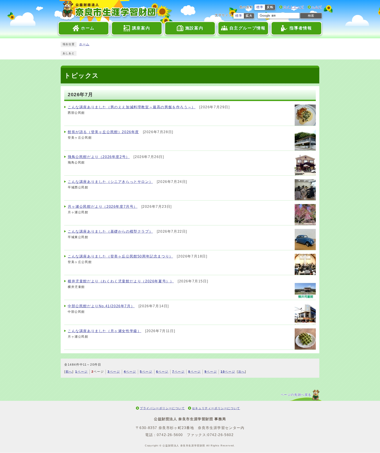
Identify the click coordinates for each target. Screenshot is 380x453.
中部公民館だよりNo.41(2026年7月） (101, 306)
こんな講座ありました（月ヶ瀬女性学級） (104, 331)
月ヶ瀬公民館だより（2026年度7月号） (102, 206)
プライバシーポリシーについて (162, 408)
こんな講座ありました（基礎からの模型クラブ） (110, 231)
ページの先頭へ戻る (296, 394)
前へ (69, 371)
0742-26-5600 (170, 435)
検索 (311, 15)
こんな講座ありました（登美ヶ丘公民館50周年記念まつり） (120, 256)
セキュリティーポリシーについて (216, 408)
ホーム (84, 44)
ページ (81, 371)
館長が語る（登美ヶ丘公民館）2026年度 (103, 132)
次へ (241, 371)
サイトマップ (293, 7)
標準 (259, 7)
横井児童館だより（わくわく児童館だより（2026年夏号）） (121, 281)
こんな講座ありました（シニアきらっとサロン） (110, 182)
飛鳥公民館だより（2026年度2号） (99, 157)
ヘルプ (317, 7)
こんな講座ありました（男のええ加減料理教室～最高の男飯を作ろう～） (131, 107)
